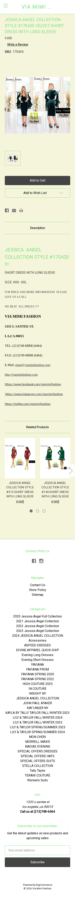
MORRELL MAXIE (37, 742)
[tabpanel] (20, 471)
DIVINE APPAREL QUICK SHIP (37, 650)
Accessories (37, 640)
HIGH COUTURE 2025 (38, 684)
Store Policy (37, 590)
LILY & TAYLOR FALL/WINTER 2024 (37, 717)
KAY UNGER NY (37, 708)
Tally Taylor (37, 770)
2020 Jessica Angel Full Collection (37, 616)
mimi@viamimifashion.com (32, 365)
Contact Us (37, 585)
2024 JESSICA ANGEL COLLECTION (37, 636)
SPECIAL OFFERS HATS (37, 756)
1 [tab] (31, 510)
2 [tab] (37, 510)
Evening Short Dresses (37, 660)
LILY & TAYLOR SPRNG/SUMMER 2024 (37, 732)
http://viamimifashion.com (21, 374)
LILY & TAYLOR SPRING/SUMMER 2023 (37, 727)
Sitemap (37, 595)
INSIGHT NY (37, 693)
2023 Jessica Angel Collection (37, 631)
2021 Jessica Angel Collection (37, 621)
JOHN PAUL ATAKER (37, 703)
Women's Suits (37, 780)
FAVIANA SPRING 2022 (37, 679)
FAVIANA (37, 664)
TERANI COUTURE (37, 775)
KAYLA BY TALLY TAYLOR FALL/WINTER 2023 (37, 713)
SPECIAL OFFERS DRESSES (37, 751)
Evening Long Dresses (37, 655)
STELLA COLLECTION (37, 766)
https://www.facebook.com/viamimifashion (33, 384)
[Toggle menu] (5, 5)
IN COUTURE (37, 689)
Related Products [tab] (37, 427)
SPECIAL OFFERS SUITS (37, 761)
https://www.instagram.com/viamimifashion (34, 394)
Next (71, 470)
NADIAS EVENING (37, 746)
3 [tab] (43, 510)
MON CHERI (37, 737)
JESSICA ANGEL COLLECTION (37, 698)
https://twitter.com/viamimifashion (27, 404)
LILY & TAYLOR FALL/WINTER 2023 (37, 722)
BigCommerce (44, 885)
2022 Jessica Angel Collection (37, 626)
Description (37, 228)
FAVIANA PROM (37, 669)
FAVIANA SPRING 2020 (37, 674)
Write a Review (17, 44)
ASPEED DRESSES (37, 645)
